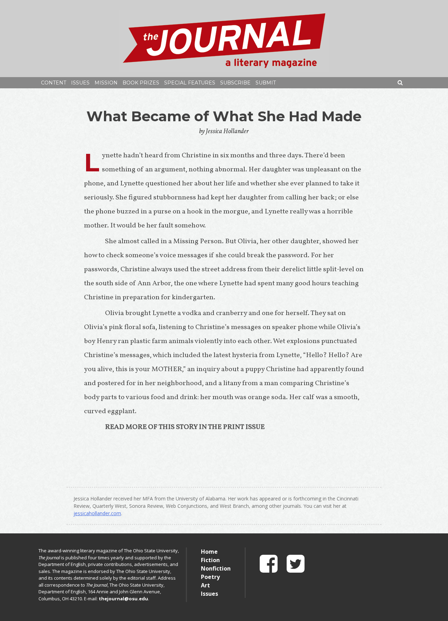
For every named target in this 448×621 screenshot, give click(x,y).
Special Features (189, 83)
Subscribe (235, 83)
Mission (106, 83)
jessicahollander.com (97, 513)
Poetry (210, 577)
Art (205, 585)
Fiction (210, 560)
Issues (80, 83)
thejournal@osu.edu (123, 598)
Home (209, 551)
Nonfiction (216, 568)
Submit (265, 83)
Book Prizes (140, 83)
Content (53, 83)
